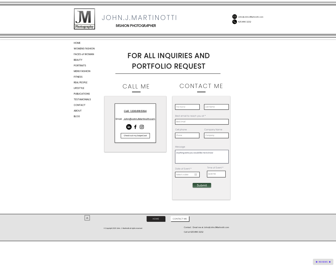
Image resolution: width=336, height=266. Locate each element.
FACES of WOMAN (84, 54)
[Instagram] (142, 127)
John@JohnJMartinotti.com (250, 17)
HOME (77, 43)
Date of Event (184, 169)
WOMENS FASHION (84, 48)
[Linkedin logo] (129, 127)
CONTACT (79, 105)
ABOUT (78, 110)
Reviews (323, 261)
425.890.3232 (244, 22)
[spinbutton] (216, 174)
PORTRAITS (80, 65)
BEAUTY (78, 59)
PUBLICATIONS (82, 93)
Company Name (213, 129)
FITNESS (78, 76)
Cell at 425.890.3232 (193, 232)
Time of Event (214, 168)
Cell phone (181, 129)
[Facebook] (135, 127)
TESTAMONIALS (82, 99)
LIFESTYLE (79, 88)
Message (180, 147)
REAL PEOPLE (80, 82)
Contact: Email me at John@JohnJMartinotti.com (206, 227)
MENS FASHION (82, 71)
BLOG (77, 116)
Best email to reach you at (189, 116)
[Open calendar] (196, 175)
